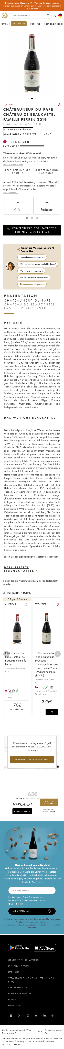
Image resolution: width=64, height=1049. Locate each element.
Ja (12, 903)
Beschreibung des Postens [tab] (17, 171)
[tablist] (32, 171)
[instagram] (28, 1015)
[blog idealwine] (53, 1015)
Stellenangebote (19, 966)
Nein (20, 903)
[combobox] (41, 712)
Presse (12, 999)
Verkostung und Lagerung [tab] (46, 171)
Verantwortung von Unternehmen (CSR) (31, 980)
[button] (30, 62)
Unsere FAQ (15, 1005)
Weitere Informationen (13, 164)
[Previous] (6, 654)
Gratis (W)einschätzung (23, 960)
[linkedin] (44, 1015)
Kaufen (4, 23)
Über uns (13, 972)
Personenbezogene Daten (53, 1032)
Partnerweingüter (20, 993)
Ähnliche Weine (22, 811)
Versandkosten (18, 987)
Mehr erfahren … (10, 192)
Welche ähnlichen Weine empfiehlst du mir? (38, 264)
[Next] (57, 654)
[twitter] (19, 1015)
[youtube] (36, 1015)
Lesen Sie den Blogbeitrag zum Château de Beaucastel (31, 556)
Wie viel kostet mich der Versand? (34, 277)
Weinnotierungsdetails (32, 759)
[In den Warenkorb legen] (52, 712)
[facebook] (11, 1015)
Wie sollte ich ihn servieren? (31, 270)
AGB (40, 1031)
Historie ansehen (49, 802)
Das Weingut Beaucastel (29, 418)
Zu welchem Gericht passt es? (32, 257)
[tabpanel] (32, 187)
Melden (7, 584)
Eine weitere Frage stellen (33, 284)
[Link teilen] (59, 104)
